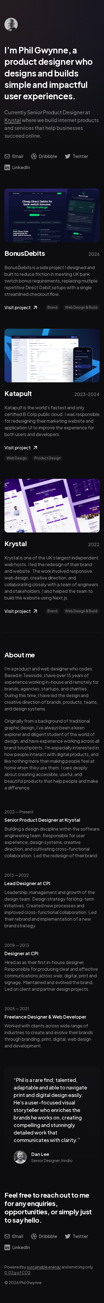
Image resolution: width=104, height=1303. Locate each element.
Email (17, 156)
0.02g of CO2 (17, 1272)
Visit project (17, 307)
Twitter (80, 156)
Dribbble (48, 156)
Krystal (12, 120)
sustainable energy (44, 1266)
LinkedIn (21, 167)
